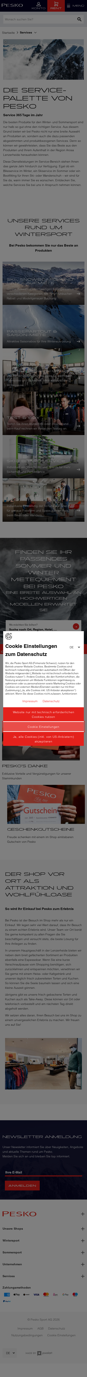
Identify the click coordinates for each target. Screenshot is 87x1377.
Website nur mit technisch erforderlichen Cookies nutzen (43, 714)
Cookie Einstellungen (43, 727)
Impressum (30, 701)
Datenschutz (51, 701)
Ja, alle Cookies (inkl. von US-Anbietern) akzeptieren (43, 739)
